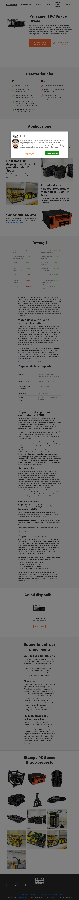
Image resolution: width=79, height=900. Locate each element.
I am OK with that (52, 153)
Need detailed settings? (29, 154)
